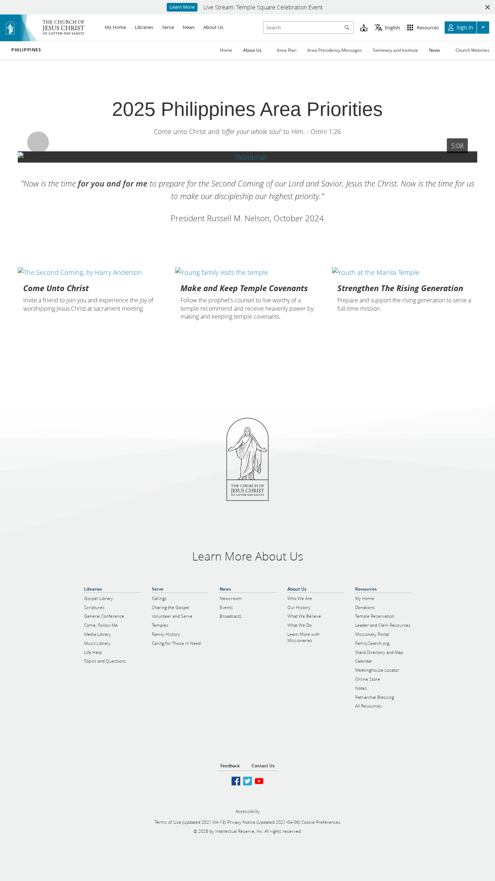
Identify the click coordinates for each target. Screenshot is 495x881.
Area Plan (286, 50)
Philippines (26, 50)
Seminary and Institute (395, 50)
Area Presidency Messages (334, 50)
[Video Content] (247, 157)
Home (226, 50)
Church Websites (473, 50)
